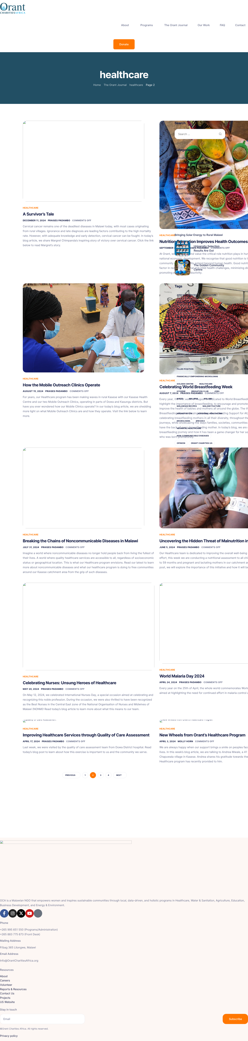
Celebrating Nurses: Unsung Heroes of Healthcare (69, 682)
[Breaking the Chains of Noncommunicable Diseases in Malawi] (83, 487)
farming (215, 354)
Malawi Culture (184, 188)
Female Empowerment (189, 361)
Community (183, 332)
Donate (124, 44)
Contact (240, 25)
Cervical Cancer (186, 317)
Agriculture (181, 157)
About (125, 25)
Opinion (179, 198)
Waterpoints (196, 473)
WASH (180, 473)
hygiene (181, 391)
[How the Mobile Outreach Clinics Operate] (83, 327)
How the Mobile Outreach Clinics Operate (61, 385)
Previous (70, 775)
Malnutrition (184, 413)
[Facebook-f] (4, 913)
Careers (180, 168)
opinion (181, 443)
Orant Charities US (201, 443)
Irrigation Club (200, 391)
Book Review (184, 310)
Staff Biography (184, 203)
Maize (180, 399)
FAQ (222, 25)
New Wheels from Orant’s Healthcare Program (202, 735)
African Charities (187, 295)
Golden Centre (185, 384)
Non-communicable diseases (193, 436)
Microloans (183, 421)
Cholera (181, 324)
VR (213, 465)
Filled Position (185, 369)
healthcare (206, 384)
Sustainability (185, 465)
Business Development (189, 162)
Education (181, 173)
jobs (216, 391)
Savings (196, 450)
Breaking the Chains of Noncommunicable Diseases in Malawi (80, 540)
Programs (146, 25)
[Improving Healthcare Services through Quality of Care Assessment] (39, 721)
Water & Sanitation (186, 214)
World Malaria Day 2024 (181, 676)
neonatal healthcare (189, 428)
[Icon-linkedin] (38, 913)
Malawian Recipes (187, 406)
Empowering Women (188, 347)
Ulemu (202, 465)
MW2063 (200, 421)
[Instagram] (12, 913)
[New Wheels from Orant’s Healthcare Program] (186, 721)
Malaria (193, 399)
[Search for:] (200, 134)
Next (119, 775)
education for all (187, 339)
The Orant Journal (176, 25)
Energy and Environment (190, 178)
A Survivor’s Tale (38, 214)
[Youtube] (29, 913)
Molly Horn (185, 741)
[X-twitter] (21, 913)
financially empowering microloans (197, 376)
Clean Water (199, 324)
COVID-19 (200, 332)
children (206, 317)
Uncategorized (184, 209)
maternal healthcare (210, 413)
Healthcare (30, 208)
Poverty (181, 450)
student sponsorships (189, 458)
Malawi (208, 399)
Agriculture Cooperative (191, 302)
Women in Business (187, 480)
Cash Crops (203, 310)
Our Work (204, 25)
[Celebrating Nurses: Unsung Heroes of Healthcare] (88, 626)
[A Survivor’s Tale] (83, 161)
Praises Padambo (59, 220)
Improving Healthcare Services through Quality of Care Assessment (86, 735)
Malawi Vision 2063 (187, 193)
